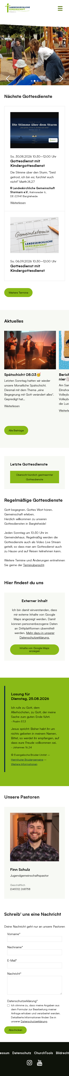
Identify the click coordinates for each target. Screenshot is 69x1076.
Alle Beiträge (16, 430)
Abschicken (15, 1030)
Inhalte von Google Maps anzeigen (34, 649)
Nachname (14, 947)
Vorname (13, 934)
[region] (34, 375)
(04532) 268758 (20, 889)
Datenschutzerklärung (21, 1001)
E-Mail (11, 960)
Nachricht (13, 973)
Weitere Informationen (24, 764)
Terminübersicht (33, 565)
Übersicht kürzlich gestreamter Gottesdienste (34, 477)
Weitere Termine (18, 292)
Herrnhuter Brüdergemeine (27, 759)
